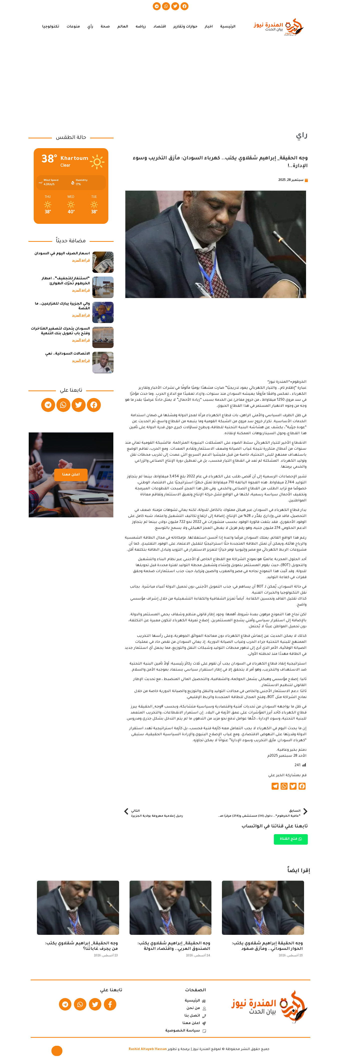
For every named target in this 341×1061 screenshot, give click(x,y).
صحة (105, 27)
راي (302, 136)
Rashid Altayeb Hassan (148, 1049)
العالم (122, 27)
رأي (90, 27)
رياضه (141, 27)
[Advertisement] (170, 82)
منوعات (73, 27)
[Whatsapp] (166, 6)
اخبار (209, 27)
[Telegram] (157, 6)
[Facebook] (184, 6)
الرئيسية (227, 27)
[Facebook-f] (110, 1004)
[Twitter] (175, 6)
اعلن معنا (71, 475)
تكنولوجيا (50, 27)
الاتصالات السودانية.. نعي (67, 354)
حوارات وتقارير (185, 27)
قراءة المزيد (81, 260)
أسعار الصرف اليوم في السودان (62, 254)
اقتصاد (159, 27)
